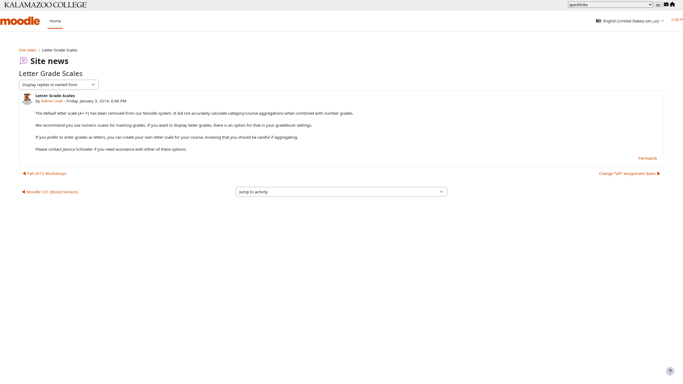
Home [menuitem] (55, 20)
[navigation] (610, 4)
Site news (27, 50)
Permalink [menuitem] (647, 158)
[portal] (672, 4)
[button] (630, 21)
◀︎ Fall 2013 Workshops (44, 173)
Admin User (52, 100)
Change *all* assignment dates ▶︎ (630, 173)
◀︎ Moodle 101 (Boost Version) (50, 191)
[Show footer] (670, 371)
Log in (677, 19)
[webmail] (666, 4)
